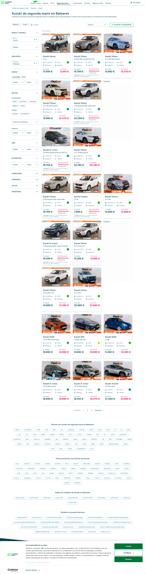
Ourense (90, 473)
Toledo (97, 478)
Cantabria (126, 464)
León (26, 473)
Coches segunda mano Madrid (49, 522)
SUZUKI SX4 (126, 498)
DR (115, 430)
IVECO (70, 434)
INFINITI (62, 434)
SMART (102, 444)
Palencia (101, 473)
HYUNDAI (52, 434)
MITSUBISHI (119, 439)
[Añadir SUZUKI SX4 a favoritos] (96, 316)
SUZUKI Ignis (46, 498)
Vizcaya (128, 478)
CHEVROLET (71, 430)
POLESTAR (47, 444)
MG (103, 439)
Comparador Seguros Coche (122, 522)
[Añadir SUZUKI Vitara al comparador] (99, 35)
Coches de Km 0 (37, 517)
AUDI (46, 430)
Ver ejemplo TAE (92, 72)
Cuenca (63, 468)
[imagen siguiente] (68, 43)
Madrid (52, 473)
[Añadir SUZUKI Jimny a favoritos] (65, 35)
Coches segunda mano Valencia (98, 522)
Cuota (24, 77)
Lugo (43, 473)
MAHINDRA (48, 439)
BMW (54, 430)
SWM (52, 449)
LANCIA (113, 434)
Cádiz (116, 464)
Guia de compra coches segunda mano (112, 527)
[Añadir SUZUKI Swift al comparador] (68, 316)
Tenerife (78, 478)
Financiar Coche (68, 527)
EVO (19, 434)
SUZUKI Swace (101, 498)
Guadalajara (95, 468)
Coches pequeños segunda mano (118, 517)
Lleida (34, 473)
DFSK (107, 430)
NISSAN (129, 439)
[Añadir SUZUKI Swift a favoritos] (65, 316)
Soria (57, 478)
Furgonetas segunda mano (86, 527)
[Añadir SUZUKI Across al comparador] (130, 363)
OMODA (19, 444)
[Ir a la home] (6, 2)
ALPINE (38, 430)
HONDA (43, 434)
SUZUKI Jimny (59, 498)
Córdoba (42, 468)
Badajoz (76, 464)
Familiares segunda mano (50, 527)
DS (121, 430)
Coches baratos (22, 517)
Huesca (126, 468)
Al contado (16, 77)
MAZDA (84, 439)
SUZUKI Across (19, 498)
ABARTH (17, 430)
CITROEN (81, 430)
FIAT (27, 434)
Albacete (27, 464)
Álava (17, 464)
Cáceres (107, 464)
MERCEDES (94, 439)
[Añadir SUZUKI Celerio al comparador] (99, 176)
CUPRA (91, 430)
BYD (62, 430)
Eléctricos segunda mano (29, 527)
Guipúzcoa (107, 468)
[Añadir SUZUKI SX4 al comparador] (99, 316)
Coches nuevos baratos (95, 517)
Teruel (88, 478)
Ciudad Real (31, 468)
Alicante (37, 464)
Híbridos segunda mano (42, 532)
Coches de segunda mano (75, 517)
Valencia (107, 478)
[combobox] (13, 40)
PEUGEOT (37, 444)
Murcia (71, 473)
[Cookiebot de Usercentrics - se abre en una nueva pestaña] (12, 570)
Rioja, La (16, 478)
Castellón (19, 468)
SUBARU (125, 444)
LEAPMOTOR (17, 439)
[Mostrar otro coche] (55, 51)
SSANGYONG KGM (113, 444)
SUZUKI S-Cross (87, 498)
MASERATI (65, 439)
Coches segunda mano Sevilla (73, 522)
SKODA (93, 444)
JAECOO (79, 434)
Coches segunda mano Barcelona (24, 522)
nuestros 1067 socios (42, 548)
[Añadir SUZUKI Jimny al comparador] (68, 35)
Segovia (38, 478)
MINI (110, 439)
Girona (73, 468)
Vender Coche (105, 532)
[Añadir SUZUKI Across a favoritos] (127, 363)
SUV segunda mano (77, 532)
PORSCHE (57, 444)
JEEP (97, 434)
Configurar (127, 553)
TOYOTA (70, 449)
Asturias (57, 464)
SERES (84, 444)
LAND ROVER (123, 434)
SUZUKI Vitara (72, 502)
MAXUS (75, 439)
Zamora (67, 483)
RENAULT (67, 444)
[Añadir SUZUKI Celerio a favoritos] (96, 176)
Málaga (61, 473)
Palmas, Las (112, 473)
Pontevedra (124, 473)
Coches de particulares (54, 517)
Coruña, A (53, 468)
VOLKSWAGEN (81, 449)
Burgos (97, 464)
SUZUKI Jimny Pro (73, 498)
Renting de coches (60, 532)
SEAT (76, 444)
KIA (105, 434)
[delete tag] (20, 24)
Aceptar (128, 546)
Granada (83, 468)
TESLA (61, 449)
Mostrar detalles (31, 570)
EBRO (128, 430)
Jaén (18, 473)
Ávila (66, 464)
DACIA (100, 430)
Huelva (117, 468)
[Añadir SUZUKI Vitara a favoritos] (96, 35)
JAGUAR (89, 434)
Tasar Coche (92, 532)
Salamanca (27, 478)
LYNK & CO (37, 439)
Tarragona (67, 478)
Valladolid (118, 478)
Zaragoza (77, 483)
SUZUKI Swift (114, 498)
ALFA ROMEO (28, 430)
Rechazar (128, 559)
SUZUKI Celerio (33, 498)
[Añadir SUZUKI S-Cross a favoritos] (65, 129)
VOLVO (92, 449)
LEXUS (27, 439)
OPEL (27, 444)
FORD (34, 434)
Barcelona (86, 464)
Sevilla (48, 478)
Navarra (80, 473)
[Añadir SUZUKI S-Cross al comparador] (68, 129)
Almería (47, 464)
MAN (56, 439)
